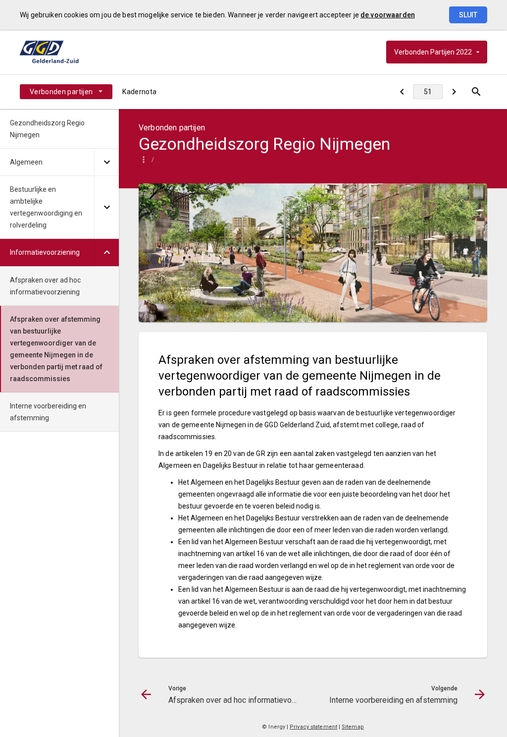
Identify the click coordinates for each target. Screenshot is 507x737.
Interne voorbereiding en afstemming (48, 412)
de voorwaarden (387, 15)
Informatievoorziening (45, 252)
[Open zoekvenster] (476, 91)
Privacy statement (313, 727)
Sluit (468, 15)
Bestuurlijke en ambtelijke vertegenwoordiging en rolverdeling (46, 207)
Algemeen (26, 162)
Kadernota (139, 92)
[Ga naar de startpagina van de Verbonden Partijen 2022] (62, 52)
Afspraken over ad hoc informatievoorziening (45, 286)
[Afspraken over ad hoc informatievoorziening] (402, 91)
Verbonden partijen (61, 92)
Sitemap (353, 727)
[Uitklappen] (106, 162)
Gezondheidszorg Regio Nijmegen (47, 129)
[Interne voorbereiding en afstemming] (454, 91)
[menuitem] (66, 91)
